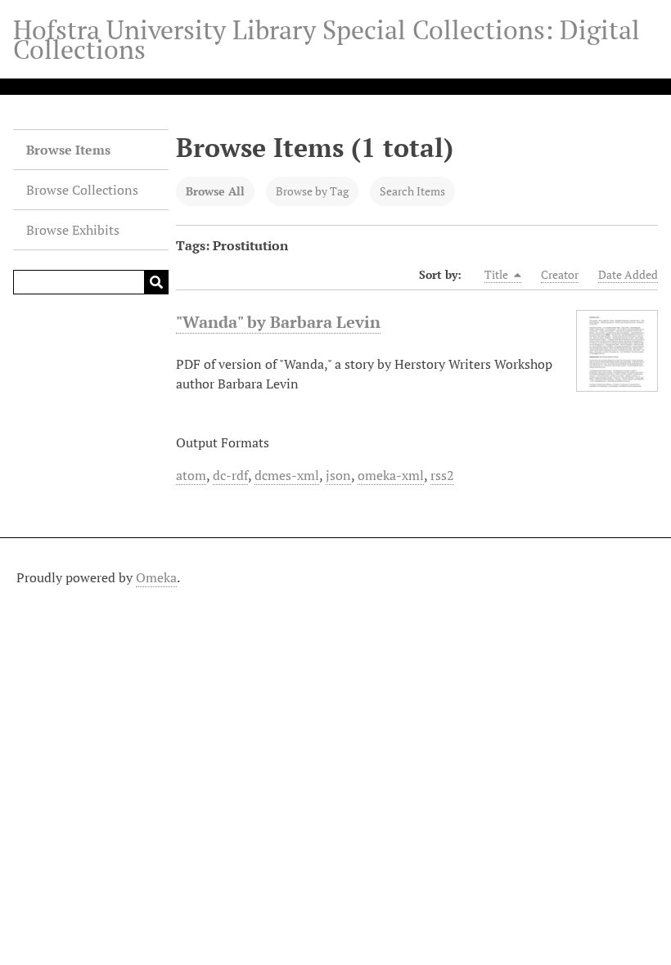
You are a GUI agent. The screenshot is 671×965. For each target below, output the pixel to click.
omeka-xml (391, 475)
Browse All (215, 191)
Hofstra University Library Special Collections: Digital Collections (326, 39)
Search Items (412, 191)
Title (497, 274)
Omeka (156, 577)
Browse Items (68, 150)
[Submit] (156, 282)
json (338, 475)
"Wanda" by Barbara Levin (278, 322)
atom (191, 475)
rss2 (442, 475)
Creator (560, 274)
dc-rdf (230, 475)
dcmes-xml (286, 475)
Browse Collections (82, 190)
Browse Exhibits (72, 230)
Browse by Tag (312, 191)
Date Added (628, 274)
